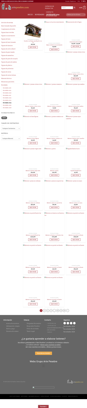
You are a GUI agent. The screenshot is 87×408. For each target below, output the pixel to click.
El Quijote (64, 396)
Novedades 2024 (7, 102)
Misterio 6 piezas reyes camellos (76, 138)
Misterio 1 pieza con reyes (75, 203)
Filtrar (4, 117)
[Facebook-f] (64, 323)
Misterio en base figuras (33, 138)
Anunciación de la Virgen (76, 42)
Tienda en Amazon (72, 396)
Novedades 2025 (7, 105)
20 (57, 310)
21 (61, 310)
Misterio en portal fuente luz (33, 235)
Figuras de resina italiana (8, 75)
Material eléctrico (6, 78)
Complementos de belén (8, 29)
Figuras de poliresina (7, 68)
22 (64, 310)
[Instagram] (68, 323)
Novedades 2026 (51, 16)
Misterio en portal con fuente (76, 235)
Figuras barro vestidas (7, 32)
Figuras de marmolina (7, 55)
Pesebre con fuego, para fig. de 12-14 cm (33, 41)
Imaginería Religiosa (34, 396)
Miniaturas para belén (7, 82)
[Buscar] (74, 7)
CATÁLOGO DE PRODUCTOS (49, 7)
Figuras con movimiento (8, 36)
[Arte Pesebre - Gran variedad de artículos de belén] (21, 7)
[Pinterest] (74, 323)
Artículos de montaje (7, 22)
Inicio (30, 15)
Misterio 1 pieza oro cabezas (33, 203)
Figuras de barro (5, 39)
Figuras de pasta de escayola (9, 59)
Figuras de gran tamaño (8, 52)
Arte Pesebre (24, 396)
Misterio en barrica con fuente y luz (54, 235)
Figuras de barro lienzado (8, 42)
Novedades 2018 (7, 88)
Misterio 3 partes (54, 170)
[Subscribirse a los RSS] (84, 1)
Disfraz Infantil (45, 396)
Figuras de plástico (6, 65)
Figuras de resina (6, 72)
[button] (43, 365)
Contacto (49, 12)
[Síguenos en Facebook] (81, 1)
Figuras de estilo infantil (8, 49)
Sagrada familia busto (75, 170)
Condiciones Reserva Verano (51, 28)
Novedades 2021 (7, 95)
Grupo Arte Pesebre (15, 396)
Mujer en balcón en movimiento (54, 45)
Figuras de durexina (7, 45)
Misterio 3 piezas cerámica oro (54, 138)
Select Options (33, 47)
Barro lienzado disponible (8, 26)
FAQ (79, 1)
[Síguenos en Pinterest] (83, 1)
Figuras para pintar (55, 396)
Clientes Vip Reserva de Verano (50, 21)
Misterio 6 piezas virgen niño (33, 170)
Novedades (39, 15)
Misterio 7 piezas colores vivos (76, 74)
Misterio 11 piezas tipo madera (75, 106)
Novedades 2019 (7, 90)
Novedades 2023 (7, 100)
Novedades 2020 (7, 93)
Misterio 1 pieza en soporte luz (54, 203)
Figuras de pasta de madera (9, 62)
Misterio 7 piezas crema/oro (54, 106)
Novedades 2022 (7, 98)
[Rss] (71, 323)
